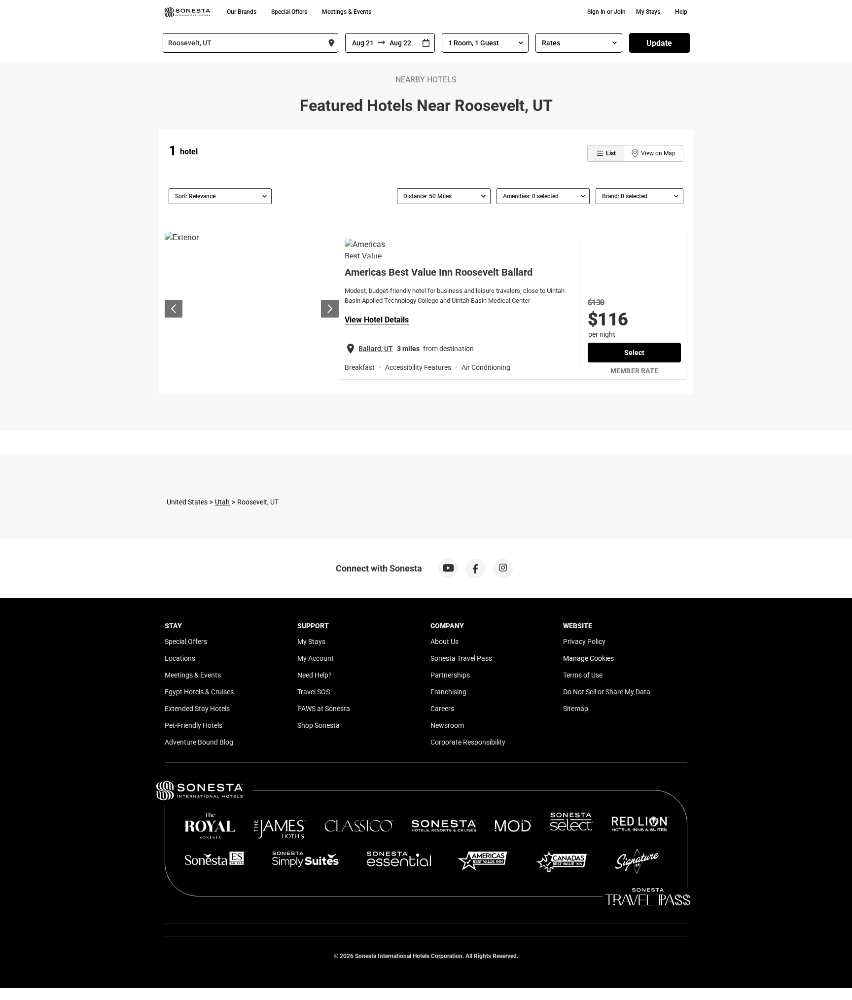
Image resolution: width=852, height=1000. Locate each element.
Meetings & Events (346, 11)
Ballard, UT (375, 349)
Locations (180, 658)
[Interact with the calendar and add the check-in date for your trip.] (426, 43)
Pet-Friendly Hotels (193, 725)
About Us (444, 641)
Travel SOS (313, 692)
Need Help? (314, 675)
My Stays (648, 11)
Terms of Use (583, 675)
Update (659, 43)
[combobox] (250, 43)
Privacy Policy (584, 641)
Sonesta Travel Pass (461, 658)
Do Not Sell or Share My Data (606, 692)
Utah (222, 502)
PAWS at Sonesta (323, 709)
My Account (315, 658)
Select (634, 353)
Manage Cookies (588, 658)
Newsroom (447, 725)
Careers (442, 709)
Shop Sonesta (318, 725)
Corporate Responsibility (467, 742)
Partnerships (450, 675)
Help (681, 11)
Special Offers (289, 11)
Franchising (448, 692)
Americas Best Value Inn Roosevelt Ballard (438, 272)
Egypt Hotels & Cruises (199, 692)
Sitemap (575, 709)
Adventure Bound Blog (199, 742)
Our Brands (241, 11)
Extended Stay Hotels (197, 709)
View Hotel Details (377, 319)
